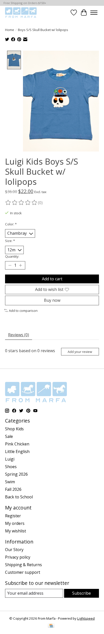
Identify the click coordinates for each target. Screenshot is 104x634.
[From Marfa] (21, 12)
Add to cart (52, 279)
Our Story (14, 549)
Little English (17, 451)
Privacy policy (17, 557)
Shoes (11, 466)
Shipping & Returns (23, 564)
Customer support (22, 572)
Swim (10, 482)
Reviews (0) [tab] (18, 335)
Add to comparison (23, 310)
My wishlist (15, 531)
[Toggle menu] (94, 13)
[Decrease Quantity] (10, 265)
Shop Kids (14, 429)
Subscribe (81, 593)
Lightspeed (86, 618)
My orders (14, 523)
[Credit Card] (51, 626)
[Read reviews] (21, 203)
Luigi (9, 459)
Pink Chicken (17, 444)
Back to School (19, 497)
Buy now (52, 300)
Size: (10, 240)
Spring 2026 (16, 474)
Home (9, 29)
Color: (11, 224)
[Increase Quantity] (20, 265)
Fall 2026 (13, 489)
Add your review (80, 351)
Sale (9, 436)
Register (13, 516)
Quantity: (12, 256)
